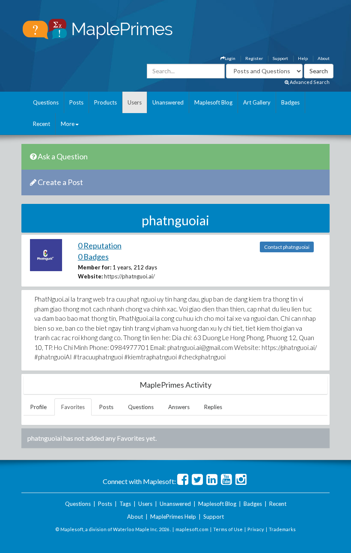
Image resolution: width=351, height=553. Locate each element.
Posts (76, 102)
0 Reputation (100, 245)
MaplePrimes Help (173, 516)
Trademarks (282, 529)
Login (230, 58)
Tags (125, 503)
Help (303, 58)
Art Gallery (257, 102)
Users (135, 102)
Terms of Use (228, 529)
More (67, 123)
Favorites (73, 407)
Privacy (255, 529)
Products (105, 102)
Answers (179, 407)
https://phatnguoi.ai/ (129, 276)
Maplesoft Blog (213, 102)
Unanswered (168, 102)
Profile (38, 407)
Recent (41, 123)
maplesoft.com (192, 529)
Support (280, 58)
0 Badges (93, 256)
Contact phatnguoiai (286, 247)
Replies (213, 407)
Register (254, 58)
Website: (90, 276)
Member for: (94, 267)
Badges (290, 102)
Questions (46, 102)
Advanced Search (309, 82)
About (324, 58)
